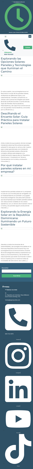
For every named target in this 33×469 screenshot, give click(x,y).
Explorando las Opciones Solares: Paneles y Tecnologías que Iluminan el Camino (16, 65)
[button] (30, 36)
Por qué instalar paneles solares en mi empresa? (16, 168)
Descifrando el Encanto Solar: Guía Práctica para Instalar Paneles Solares (15, 118)
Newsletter (5, 268)
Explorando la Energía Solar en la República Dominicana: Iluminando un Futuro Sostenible (16, 218)
